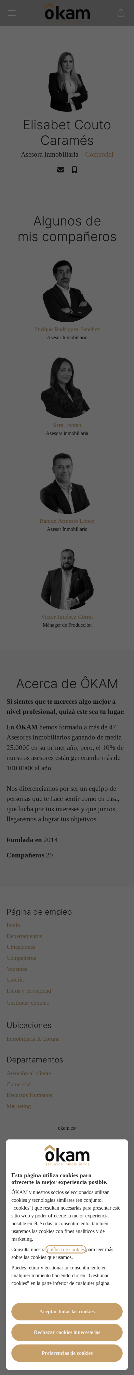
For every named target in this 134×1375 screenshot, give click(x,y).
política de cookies (66, 1249)
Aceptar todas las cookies (67, 1311)
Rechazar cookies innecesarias (67, 1332)
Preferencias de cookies (67, 1353)
